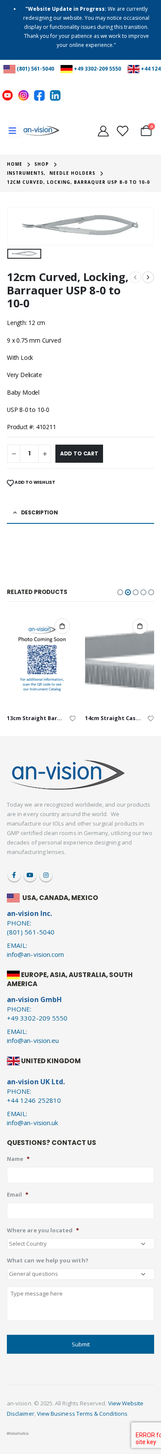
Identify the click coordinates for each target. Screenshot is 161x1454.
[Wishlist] (121, 131)
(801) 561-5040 (35, 68)
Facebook (14, 875)
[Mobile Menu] (15, 131)
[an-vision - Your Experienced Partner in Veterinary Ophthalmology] (41, 131)
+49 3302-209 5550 (97, 68)
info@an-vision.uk (32, 1122)
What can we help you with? (47, 1260)
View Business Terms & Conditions (82, 1413)
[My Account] (103, 131)
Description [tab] (39, 512)
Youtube (30, 875)
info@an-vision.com (35, 954)
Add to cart (79, 453)
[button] (120, 592)
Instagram (45, 875)
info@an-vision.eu (33, 1040)
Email (17, 1194)
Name (18, 1159)
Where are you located (43, 1230)
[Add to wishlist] (72, 718)
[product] (41, 660)
